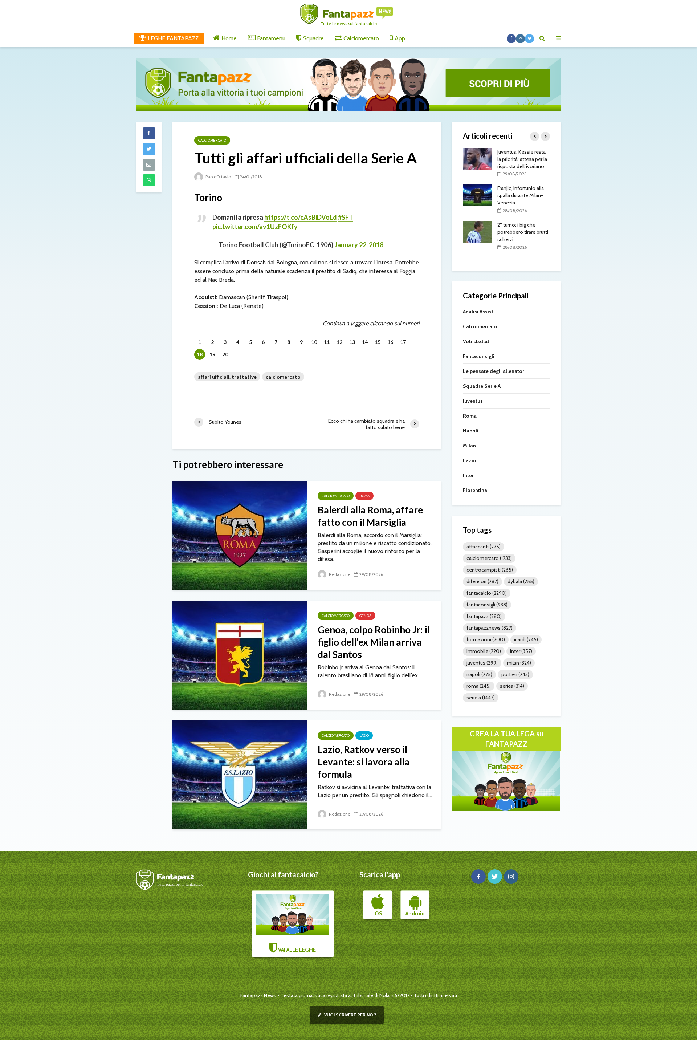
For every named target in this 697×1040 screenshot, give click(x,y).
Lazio (364, 735)
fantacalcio (486, 593)
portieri (515, 674)
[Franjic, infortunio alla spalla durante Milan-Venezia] (477, 195)
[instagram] (511, 876)
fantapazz (484, 616)
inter (521, 651)
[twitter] (495, 876)
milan (519, 662)
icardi (526, 639)
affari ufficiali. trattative (227, 377)
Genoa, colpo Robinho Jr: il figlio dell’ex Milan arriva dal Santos (373, 642)
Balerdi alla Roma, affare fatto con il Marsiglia (370, 516)
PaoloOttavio (217, 176)
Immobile (483, 651)
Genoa (365, 615)
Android (415, 913)
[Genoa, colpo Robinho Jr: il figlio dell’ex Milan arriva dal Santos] (239, 654)
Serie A (480, 697)
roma (478, 686)
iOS (377, 913)
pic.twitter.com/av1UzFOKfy (255, 227)
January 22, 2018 (358, 245)
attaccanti (483, 546)
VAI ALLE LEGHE (296, 950)
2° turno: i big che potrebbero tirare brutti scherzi (522, 232)
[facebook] (478, 876)
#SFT (345, 217)
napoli (479, 674)
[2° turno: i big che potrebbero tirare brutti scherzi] (477, 231)
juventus (482, 662)
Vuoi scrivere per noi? (349, 1014)
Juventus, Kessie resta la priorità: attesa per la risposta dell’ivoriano (522, 159)
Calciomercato (212, 140)
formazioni (485, 639)
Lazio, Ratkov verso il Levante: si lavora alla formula (363, 762)
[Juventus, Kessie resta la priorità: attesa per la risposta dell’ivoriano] (477, 158)
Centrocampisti (489, 569)
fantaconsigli (487, 604)
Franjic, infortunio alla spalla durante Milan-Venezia (520, 195)
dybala (521, 581)
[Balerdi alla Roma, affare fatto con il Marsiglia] (239, 534)
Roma (364, 495)
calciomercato (283, 377)
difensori (482, 581)
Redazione (339, 574)
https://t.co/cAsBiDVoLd (300, 217)
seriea (512, 686)
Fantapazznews (489, 628)
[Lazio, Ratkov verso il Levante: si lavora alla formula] (239, 774)
